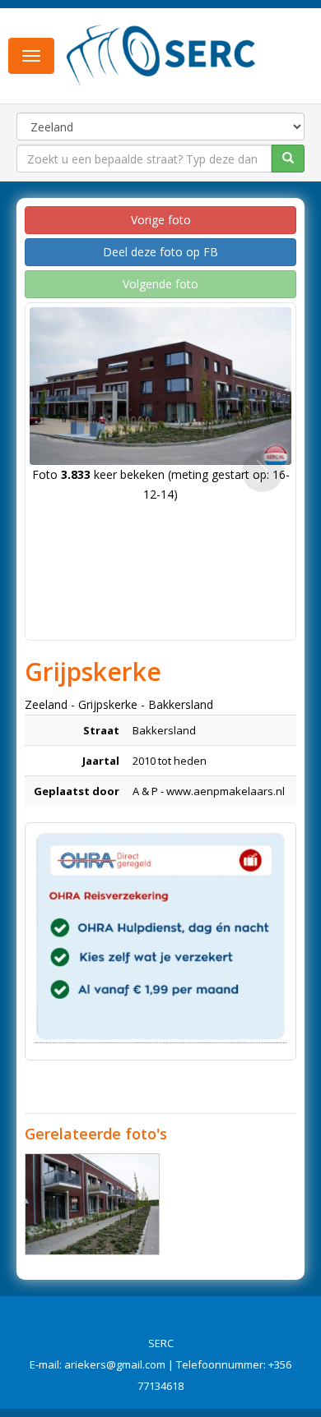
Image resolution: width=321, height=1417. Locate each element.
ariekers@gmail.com (114, 1364)
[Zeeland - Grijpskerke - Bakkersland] (92, 1204)
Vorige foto (161, 220)
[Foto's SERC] (161, 54)
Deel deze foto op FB (160, 252)
